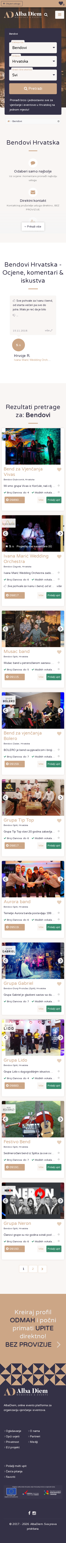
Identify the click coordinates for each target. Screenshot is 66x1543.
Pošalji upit (54, 499)
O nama (35, 1431)
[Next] (60, 533)
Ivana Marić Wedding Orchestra (34, 360)
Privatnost (12, 1442)
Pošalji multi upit (16, 1466)
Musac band (17, 651)
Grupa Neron (17, 1223)
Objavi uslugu (12, 3)
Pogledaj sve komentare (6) (30, 546)
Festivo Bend (17, 1142)
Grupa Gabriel (18, 983)
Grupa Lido (15, 1060)
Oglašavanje (13, 1431)
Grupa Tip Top (19, 820)
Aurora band (17, 901)
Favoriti (10, 1477)
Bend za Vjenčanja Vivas (23, 471)
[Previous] (5, 533)
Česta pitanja (14, 1471)
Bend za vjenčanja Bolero (23, 736)
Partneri (35, 1436)
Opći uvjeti (12, 1436)
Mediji (34, 1442)
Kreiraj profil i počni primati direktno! (30, 1328)
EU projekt (13, 1447)
